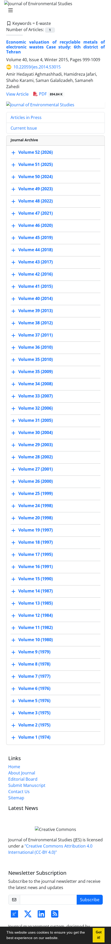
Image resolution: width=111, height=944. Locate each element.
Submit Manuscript (26, 785)
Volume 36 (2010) (35, 347)
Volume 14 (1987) (35, 591)
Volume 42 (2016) (35, 274)
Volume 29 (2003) (35, 444)
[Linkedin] (41, 915)
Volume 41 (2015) (35, 286)
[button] (60, 938)
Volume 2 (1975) (34, 725)
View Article (17, 94)
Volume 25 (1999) (35, 493)
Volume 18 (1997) (35, 542)
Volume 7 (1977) (34, 676)
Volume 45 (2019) (35, 237)
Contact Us (19, 791)
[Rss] (55, 915)
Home (14, 767)
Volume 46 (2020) (35, 225)
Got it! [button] (98, 935)
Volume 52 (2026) (35, 152)
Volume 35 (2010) (35, 359)
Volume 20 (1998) (35, 518)
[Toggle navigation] (54, 10)
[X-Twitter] (28, 915)
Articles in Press (26, 117)
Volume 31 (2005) (35, 420)
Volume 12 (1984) (35, 615)
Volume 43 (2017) (35, 262)
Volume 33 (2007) (35, 396)
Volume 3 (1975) (34, 713)
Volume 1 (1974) (34, 737)
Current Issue (24, 128)
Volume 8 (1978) (34, 664)
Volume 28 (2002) (35, 457)
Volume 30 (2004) (35, 432)
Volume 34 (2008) (35, 384)
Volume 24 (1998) (35, 505)
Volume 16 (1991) (35, 566)
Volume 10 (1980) (35, 639)
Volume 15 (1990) (35, 579)
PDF (50, 94)
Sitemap (16, 798)
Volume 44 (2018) (35, 250)
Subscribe (89, 900)
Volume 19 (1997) (35, 530)
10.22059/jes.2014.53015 (37, 67)
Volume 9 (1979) (34, 652)
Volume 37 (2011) (35, 335)
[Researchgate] (14, 915)
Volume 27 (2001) (35, 469)
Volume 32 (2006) (35, 408)
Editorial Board (22, 779)
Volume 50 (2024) (35, 176)
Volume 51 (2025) (35, 164)
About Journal (21, 773)
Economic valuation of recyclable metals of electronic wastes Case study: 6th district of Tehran (55, 47)
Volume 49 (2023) (35, 189)
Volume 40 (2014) (35, 298)
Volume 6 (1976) (34, 688)
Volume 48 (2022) (35, 201)
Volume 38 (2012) (35, 323)
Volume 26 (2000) (35, 481)
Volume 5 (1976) (34, 700)
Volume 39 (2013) (35, 310)
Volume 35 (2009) (35, 371)
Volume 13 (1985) (35, 603)
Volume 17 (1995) (35, 554)
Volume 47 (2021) (35, 213)
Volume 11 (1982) (35, 627)
